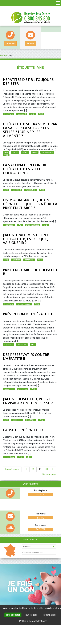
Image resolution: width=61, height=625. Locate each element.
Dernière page (49, 474)
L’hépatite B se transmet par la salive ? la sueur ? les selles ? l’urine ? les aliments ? (30, 129)
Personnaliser (49, 614)
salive (15, 152)
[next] (53, 469)
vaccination (30, 190)
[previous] (27, 469)
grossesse (17, 420)
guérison (16, 260)
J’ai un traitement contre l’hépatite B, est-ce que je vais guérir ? (28, 238)
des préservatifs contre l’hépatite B (26, 356)
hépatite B (8, 114)
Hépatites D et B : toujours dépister (28, 81)
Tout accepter (13, 614)
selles (24, 152)
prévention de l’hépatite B (28, 314)
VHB (32, 114)
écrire (30, 43)
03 (46, 469)
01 (33, 469)
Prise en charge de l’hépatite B (30, 271)
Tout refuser (31, 614)
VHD (41, 114)
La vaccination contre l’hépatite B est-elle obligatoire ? (25, 168)
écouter (40, 529)
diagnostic (8, 225)
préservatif (8, 389)
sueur (34, 152)
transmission (47, 152)
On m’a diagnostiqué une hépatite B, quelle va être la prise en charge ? (30, 203)
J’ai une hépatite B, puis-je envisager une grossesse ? (28, 400)
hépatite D (22, 114)
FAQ (6, 152)
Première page (12, 469)
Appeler (10, 43)
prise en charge (32, 225)
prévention (22, 345)
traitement (29, 260)
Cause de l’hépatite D (23, 429)
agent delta (9, 457)
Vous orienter (30, 539)
